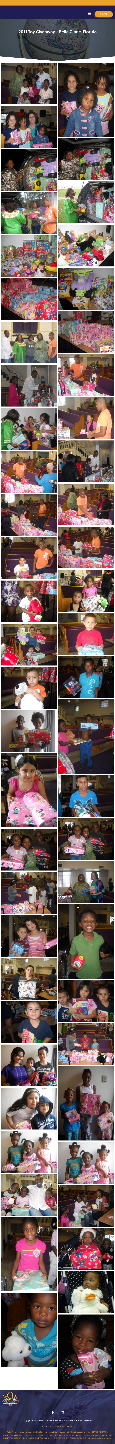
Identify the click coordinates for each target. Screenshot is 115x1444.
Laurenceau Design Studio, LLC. (63, 1426)
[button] (111, 2)
